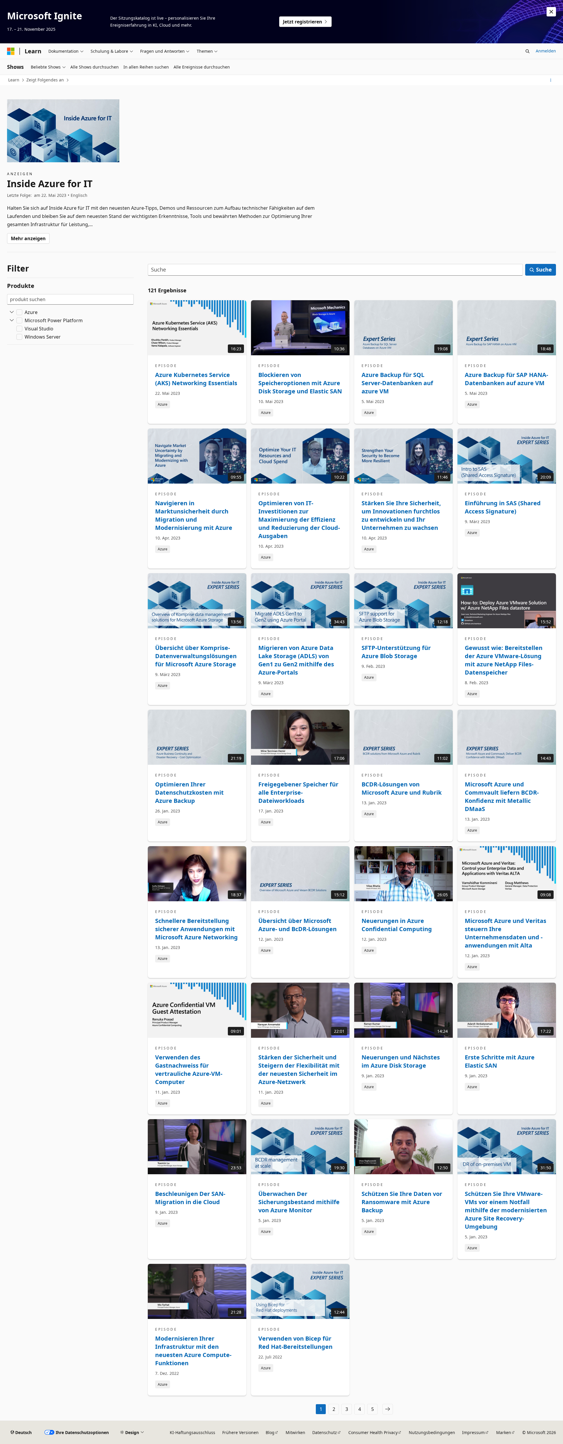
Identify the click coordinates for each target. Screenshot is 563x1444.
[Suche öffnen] (527, 51)
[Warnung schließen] (551, 11)
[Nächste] (387, 1409)
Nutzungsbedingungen (432, 1432)
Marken (503, 1432)
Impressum (473, 1432)
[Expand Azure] (11, 312)
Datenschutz (324, 1432)
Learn (13, 80)
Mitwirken (295, 1432)
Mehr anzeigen (28, 238)
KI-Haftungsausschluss (192, 1432)
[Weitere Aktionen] (551, 80)
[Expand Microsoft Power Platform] (11, 320)
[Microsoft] (11, 51)
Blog (270, 1432)
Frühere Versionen (240, 1432)
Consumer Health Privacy (373, 1432)
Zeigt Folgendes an (45, 80)
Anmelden (546, 51)
